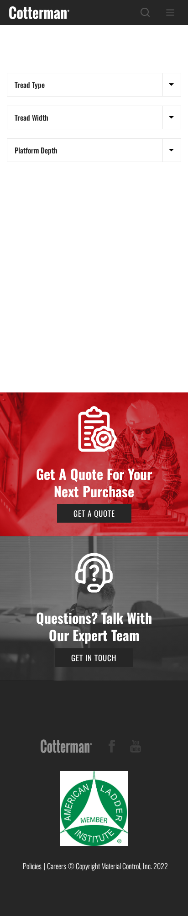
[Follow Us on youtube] (135, 748)
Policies (32, 865)
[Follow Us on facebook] (111, 748)
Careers (56, 865)
